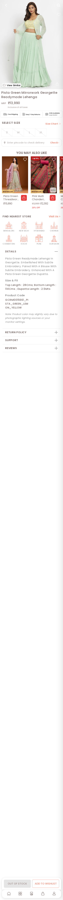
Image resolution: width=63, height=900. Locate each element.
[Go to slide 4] (31, 88)
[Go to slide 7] (45, 88)
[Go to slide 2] (22, 88)
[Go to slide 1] (18, 88)
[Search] (58, 5)
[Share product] (57, 84)
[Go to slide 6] (40, 88)
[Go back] (6, 5)
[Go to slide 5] (36, 88)
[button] (24, 198)
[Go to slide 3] (27, 88)
